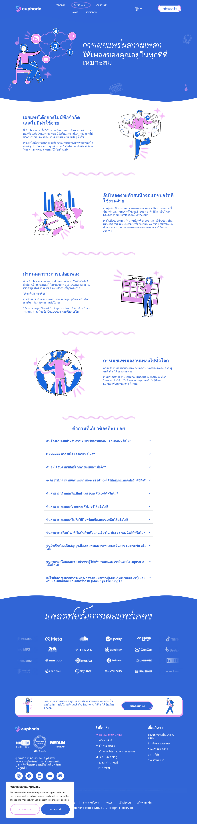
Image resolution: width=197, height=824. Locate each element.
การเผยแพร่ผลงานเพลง (109, 735)
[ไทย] (138, 8)
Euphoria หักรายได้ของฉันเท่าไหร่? (70, 454)
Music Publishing (106, 757)
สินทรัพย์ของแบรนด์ (159, 743)
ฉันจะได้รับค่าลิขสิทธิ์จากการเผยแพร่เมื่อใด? (76, 467)
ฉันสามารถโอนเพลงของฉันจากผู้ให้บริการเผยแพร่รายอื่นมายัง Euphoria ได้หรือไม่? (95, 563)
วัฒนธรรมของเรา (158, 749)
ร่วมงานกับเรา (156, 760)
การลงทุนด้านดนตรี (107, 762)
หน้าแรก (61, 5)
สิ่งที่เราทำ (79, 5)
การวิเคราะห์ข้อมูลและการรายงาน (115, 751)
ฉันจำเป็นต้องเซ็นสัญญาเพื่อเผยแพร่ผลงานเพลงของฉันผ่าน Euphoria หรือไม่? (96, 547)
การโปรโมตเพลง (105, 746)
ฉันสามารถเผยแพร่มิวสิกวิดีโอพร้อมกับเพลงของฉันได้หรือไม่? (87, 519)
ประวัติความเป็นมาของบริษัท (161, 736)
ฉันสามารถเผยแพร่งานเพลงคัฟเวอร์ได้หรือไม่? (77, 506)
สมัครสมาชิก (144, 802)
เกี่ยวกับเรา (102, 5)
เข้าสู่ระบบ (91, 12)
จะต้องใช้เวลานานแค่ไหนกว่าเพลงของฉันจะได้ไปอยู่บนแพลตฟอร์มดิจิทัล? (96, 480)
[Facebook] (29, 776)
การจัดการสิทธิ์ (104, 740)
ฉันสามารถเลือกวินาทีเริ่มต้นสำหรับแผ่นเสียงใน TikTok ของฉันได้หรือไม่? (95, 533)
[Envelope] (60, 776)
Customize (25, 809)
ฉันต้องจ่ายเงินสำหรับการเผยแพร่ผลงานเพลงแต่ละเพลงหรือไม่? (88, 441)
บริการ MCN (103, 768)
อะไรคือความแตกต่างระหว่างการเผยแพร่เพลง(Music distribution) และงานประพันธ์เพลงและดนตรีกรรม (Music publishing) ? (95, 579)
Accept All (55, 809)
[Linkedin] (39, 776)
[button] (98, 441)
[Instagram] (19, 776)
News (75, 12)
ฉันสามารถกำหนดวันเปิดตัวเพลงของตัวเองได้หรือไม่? (82, 493)
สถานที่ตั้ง (153, 754)
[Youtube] (50, 776)
